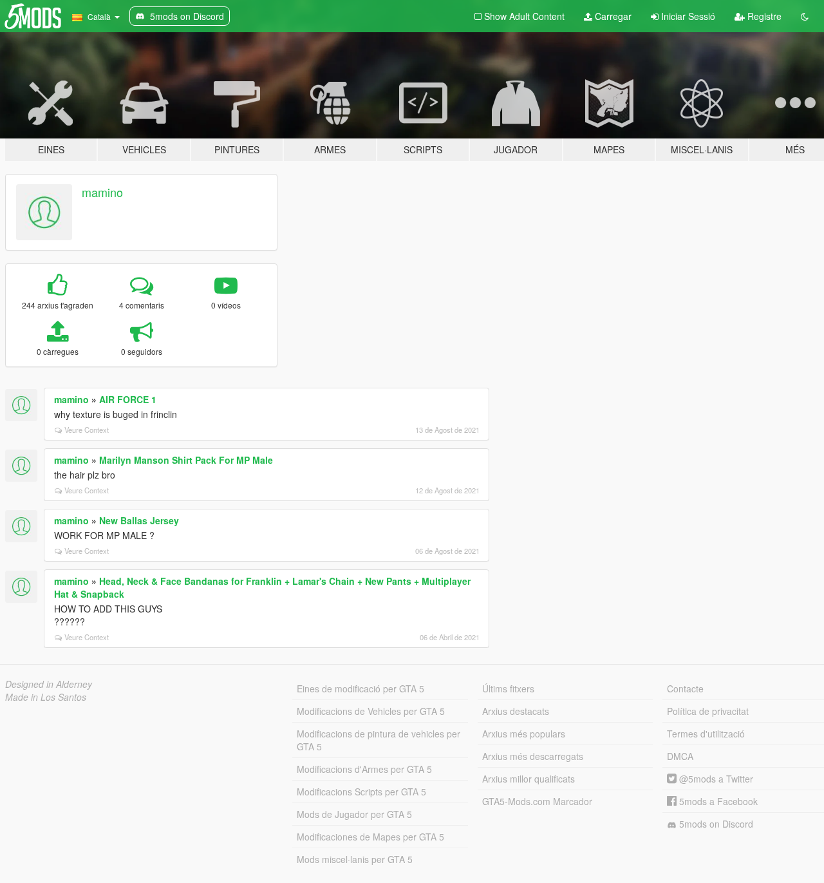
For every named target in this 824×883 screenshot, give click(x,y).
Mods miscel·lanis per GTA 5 (355, 859)
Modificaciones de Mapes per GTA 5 (370, 836)
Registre (763, 16)
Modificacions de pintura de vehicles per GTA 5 (378, 740)
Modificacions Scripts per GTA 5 (361, 791)
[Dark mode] (804, 16)
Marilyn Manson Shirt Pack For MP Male (186, 459)
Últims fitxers (508, 688)
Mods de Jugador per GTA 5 (354, 814)
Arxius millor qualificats (528, 778)
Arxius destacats (515, 711)
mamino (102, 192)
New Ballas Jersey (139, 520)
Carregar (612, 16)
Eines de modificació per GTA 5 (360, 688)
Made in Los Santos (45, 696)
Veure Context (86, 429)
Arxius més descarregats (532, 756)
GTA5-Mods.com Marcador (537, 801)
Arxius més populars (523, 733)
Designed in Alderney (48, 684)
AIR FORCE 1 (127, 399)
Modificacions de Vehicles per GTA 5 (371, 711)
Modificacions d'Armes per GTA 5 (364, 769)
